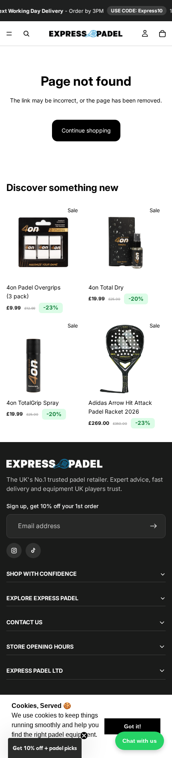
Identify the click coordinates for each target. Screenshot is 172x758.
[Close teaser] (84, 736)
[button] (45, 748)
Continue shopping (86, 130)
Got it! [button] (132, 726)
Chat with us (139, 741)
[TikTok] (33, 550)
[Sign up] (153, 526)
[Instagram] (14, 550)
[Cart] (162, 33)
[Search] (26, 33)
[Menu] (9, 33)
